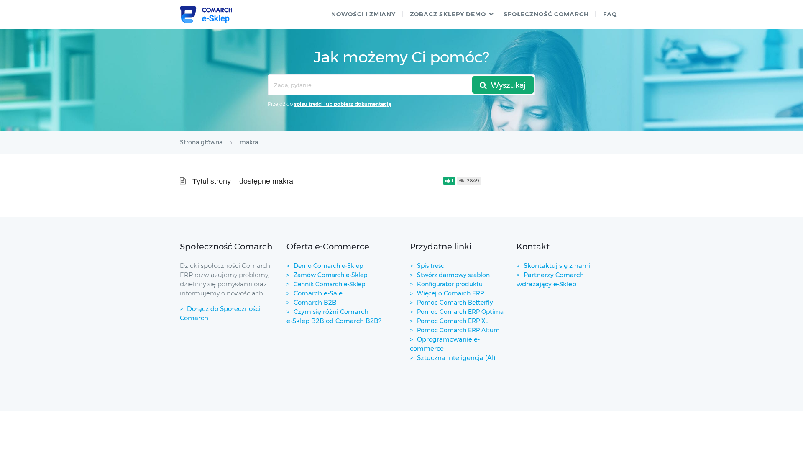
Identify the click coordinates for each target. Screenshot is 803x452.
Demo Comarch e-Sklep (328, 266)
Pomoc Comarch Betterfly (455, 302)
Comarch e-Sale (318, 293)
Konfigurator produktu (450, 284)
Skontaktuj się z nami (557, 266)
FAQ (610, 14)
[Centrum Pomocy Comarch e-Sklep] (206, 14)
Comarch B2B (315, 302)
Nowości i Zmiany (363, 14)
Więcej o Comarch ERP (450, 293)
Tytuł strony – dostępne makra (242, 181)
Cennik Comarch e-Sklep (329, 284)
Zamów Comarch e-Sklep (330, 275)
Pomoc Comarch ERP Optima (460, 312)
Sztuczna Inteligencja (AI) (456, 358)
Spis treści (431, 266)
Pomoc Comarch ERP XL (452, 321)
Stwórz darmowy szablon (453, 275)
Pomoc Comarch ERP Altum (458, 330)
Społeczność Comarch (546, 14)
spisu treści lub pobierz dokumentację (342, 104)
